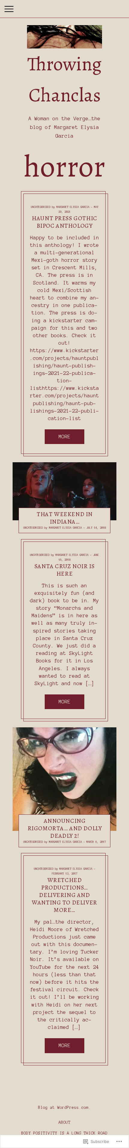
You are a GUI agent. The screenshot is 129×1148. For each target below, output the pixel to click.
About (64, 1122)
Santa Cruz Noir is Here (64, 569)
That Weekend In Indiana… (65, 518)
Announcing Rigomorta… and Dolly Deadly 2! (65, 828)
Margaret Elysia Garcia (72, 207)
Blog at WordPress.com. (64, 1108)
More (64, 436)
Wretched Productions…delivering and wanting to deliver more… (64, 895)
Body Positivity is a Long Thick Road (64, 1133)
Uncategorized (40, 207)
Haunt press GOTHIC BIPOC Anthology (64, 221)
